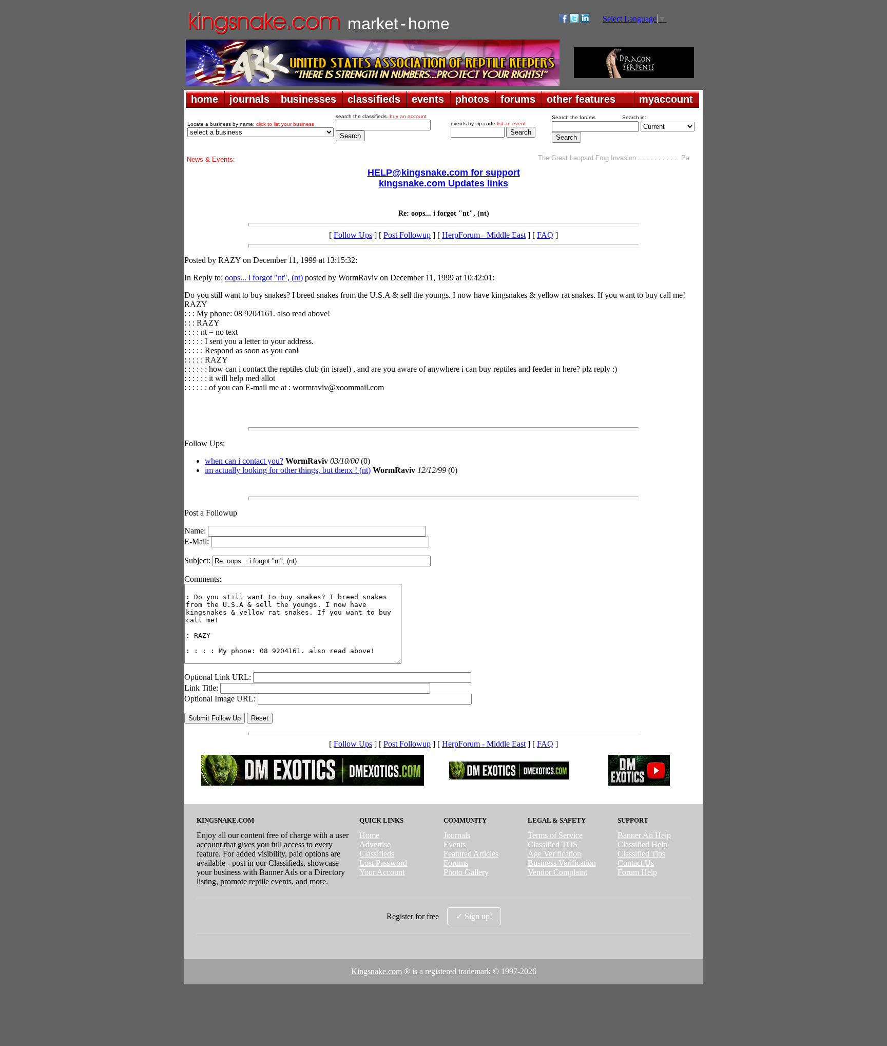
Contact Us (636, 863)
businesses (308, 99)
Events (455, 844)
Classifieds (376, 853)
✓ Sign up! (474, 916)
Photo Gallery (466, 872)
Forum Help (637, 872)
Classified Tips (641, 853)
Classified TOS (552, 844)
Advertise (375, 844)
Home (369, 835)
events (428, 99)
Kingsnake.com (376, 971)
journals (249, 99)
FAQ (545, 235)
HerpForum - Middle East (484, 235)
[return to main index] (263, 33)
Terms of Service (555, 835)
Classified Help (642, 844)
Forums (456, 863)
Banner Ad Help (644, 835)
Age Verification (554, 853)
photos (472, 99)
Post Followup (407, 235)
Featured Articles (471, 853)
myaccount (666, 99)
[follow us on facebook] (563, 19)
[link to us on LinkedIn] (585, 19)
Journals (457, 835)
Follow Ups (353, 235)
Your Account (381, 872)
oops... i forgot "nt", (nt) (264, 277)
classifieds (374, 99)
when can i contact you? (244, 461)
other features (581, 99)
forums (517, 99)
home (204, 99)
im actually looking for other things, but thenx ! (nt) (288, 470)
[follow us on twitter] (574, 19)
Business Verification (562, 863)
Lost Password (383, 863)
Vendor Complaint (557, 872)
